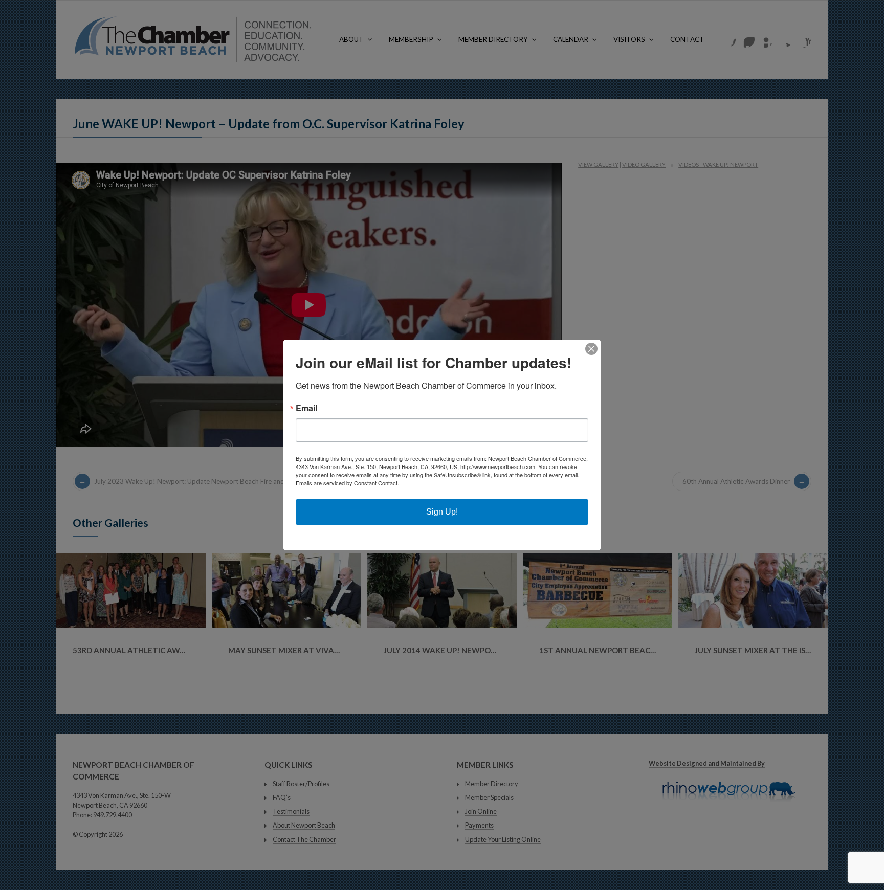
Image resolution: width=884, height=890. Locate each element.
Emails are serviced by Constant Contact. (347, 483)
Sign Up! (442, 511)
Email (306, 408)
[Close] (591, 349)
